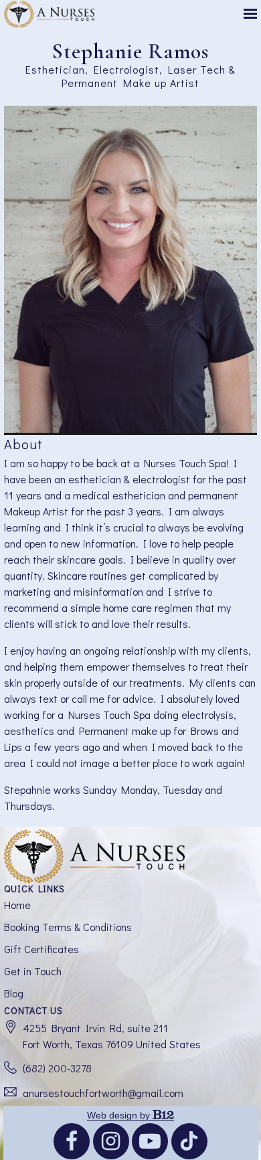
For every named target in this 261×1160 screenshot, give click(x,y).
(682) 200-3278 (57, 1068)
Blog (13, 993)
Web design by (120, 1115)
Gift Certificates (41, 949)
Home (17, 905)
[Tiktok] (189, 1141)
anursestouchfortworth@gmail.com (103, 1093)
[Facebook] (72, 1141)
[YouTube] (150, 1141)
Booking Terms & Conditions (68, 927)
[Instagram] (111, 1141)
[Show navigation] (247, 14)
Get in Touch (33, 971)
